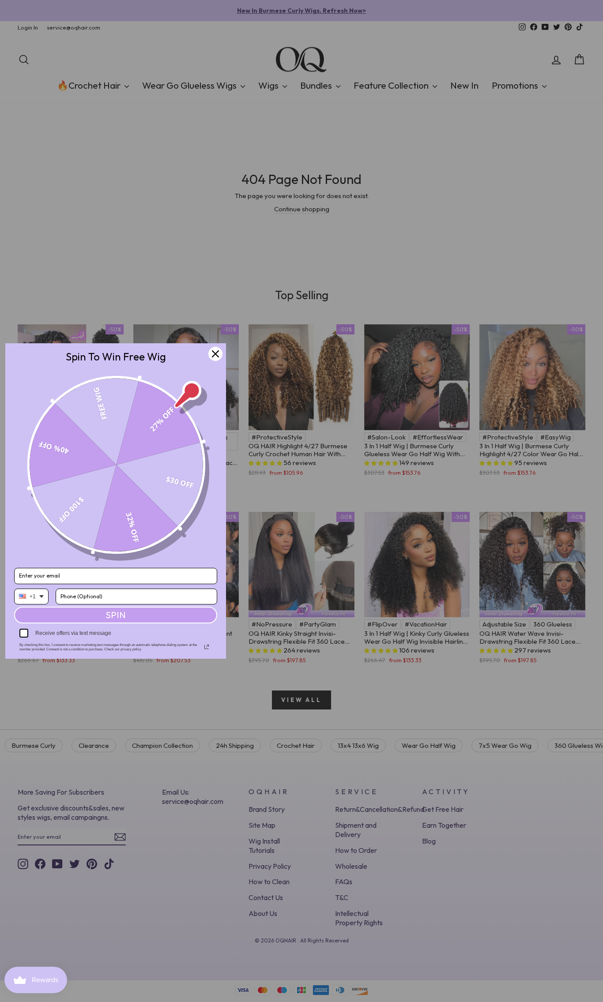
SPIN (116, 614)
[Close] (215, 353)
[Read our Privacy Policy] (206, 647)
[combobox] (31, 596)
